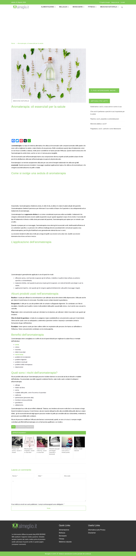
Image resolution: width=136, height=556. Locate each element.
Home (13, 43)
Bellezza (63, 7)
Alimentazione (47, 7)
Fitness (91, 7)
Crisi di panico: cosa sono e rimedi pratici (66, 450)
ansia (17, 344)
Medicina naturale (108, 7)
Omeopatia (30, 427)
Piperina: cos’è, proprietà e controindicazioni (104, 119)
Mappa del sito (115, 2)
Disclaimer (92, 533)
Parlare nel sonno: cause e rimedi (17, 450)
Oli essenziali (20, 427)
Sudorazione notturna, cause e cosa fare (42, 450)
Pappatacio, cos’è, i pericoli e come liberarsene (105, 129)
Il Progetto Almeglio (104, 2)
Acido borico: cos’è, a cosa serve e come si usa (106, 106)
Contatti (123, 2)
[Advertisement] (68, 25)
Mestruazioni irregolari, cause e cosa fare (29, 450)
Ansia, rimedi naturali (78, 449)
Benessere (78, 7)
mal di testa (19, 354)
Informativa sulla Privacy (96, 530)
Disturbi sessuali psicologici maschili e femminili (54, 451)
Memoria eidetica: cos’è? (98, 124)
